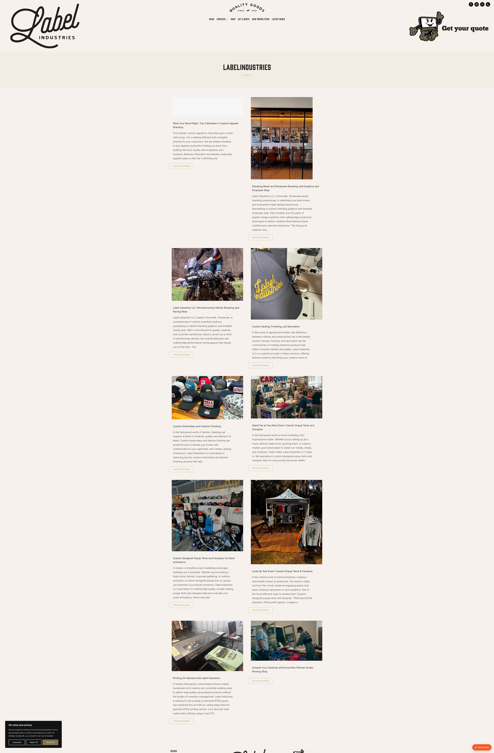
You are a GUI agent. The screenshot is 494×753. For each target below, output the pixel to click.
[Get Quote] (449, 10)
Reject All (34, 742)
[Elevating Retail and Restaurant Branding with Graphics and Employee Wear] (286, 138)
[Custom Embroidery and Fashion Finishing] (207, 397)
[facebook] (471, 4)
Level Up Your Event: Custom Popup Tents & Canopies (282, 571)
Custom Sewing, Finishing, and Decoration (276, 326)
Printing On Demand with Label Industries (196, 678)
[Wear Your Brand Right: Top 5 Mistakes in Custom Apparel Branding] (207, 106)
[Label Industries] (44, 3)
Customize (16, 742)
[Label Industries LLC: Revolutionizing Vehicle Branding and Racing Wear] (207, 274)
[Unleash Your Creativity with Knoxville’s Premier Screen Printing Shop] (286, 641)
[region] (33, 734)
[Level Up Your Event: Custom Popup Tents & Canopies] (286, 522)
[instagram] (476, 4)
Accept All (50, 742)
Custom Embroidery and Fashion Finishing (197, 426)
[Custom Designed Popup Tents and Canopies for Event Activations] (207, 515)
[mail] (482, 4)
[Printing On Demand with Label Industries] (207, 646)
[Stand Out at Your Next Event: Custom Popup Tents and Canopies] (286, 397)
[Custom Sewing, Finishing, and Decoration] (286, 284)
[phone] (488, 4)
